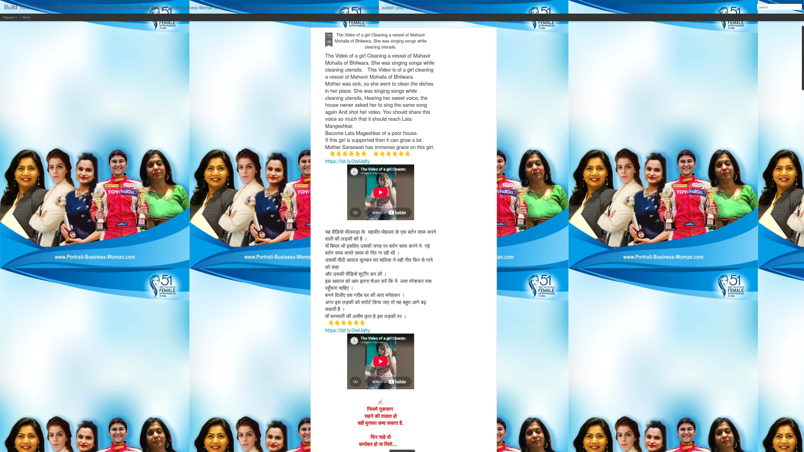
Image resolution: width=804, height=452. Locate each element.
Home (26, 17)
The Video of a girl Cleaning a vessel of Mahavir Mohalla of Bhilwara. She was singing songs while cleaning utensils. (380, 41)
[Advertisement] (459, 98)
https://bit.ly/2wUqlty (347, 160)
